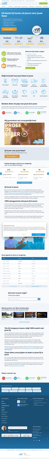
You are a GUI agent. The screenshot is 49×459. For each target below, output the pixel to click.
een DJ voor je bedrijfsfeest (19, 192)
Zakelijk (3, 409)
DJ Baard (22, 391)
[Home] (4, 3)
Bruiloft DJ (4, 403)
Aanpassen (24, 234)
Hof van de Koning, (17, 318)
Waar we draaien (5, 416)
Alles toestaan (38, 234)
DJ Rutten (6, 391)
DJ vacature (28, 449)
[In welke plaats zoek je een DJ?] (39, 299)
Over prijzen (4, 420)
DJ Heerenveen (7, 388)
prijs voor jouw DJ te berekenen (37, 108)
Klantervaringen (4, 412)
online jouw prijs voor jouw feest (17, 365)
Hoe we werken (4, 418)
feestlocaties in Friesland (30, 348)
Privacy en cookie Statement (20, 449)
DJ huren (8, 357)
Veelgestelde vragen (34, 449)
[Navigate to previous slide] (1, 173)
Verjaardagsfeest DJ (5, 405)
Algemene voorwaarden (11, 449)
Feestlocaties (4, 414)
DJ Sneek (16, 388)
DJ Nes (22, 388)
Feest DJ (3, 407)
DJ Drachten (37, 391)
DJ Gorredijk (37, 388)
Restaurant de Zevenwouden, (30, 318)
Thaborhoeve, (40, 318)
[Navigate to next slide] (48, 173)
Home (3, 401)
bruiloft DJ (10, 192)
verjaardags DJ (31, 192)
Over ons (40, 449)
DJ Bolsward (14, 391)
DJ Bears (30, 391)
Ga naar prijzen (4, 422)
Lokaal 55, (4, 318)
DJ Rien (29, 388)
